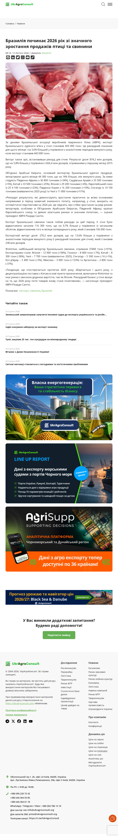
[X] (13, 721)
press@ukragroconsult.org (43, 814)
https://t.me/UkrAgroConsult (44, 818)
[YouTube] (31, 721)
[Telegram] (7, 721)
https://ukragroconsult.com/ (20, 703)
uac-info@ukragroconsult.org (38, 810)
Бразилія (46, 290)
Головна (10, 23)
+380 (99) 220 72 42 (20, 793)
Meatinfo (46, 53)
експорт (24, 290)
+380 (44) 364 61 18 (20, 802)
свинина (35, 290)
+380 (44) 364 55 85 (20, 797)
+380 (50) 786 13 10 (51, 806)
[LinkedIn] (25, 721)
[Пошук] (103, 4)
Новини (21, 23)
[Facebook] (19, 721)
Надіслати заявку (59, 635)
